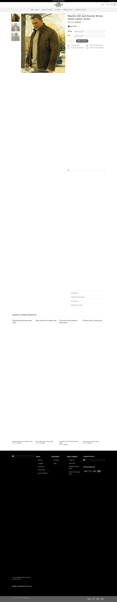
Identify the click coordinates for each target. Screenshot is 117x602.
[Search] (1, 4)
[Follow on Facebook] (13, 582)
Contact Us (72, 460)
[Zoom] (23, 70)
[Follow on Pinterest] (8, 1)
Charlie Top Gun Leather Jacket (91, 441)
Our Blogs (40, 463)
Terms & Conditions (43, 473)
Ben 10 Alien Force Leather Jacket (44, 441)
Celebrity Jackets (80, 9)
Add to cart (82, 41)
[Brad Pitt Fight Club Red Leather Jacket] (23, 380)
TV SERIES (57, 9)
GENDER (70, 31)
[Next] (62, 43)
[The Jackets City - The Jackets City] (58, 4)
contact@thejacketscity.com (24, 586)
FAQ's (55, 463)
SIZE (69, 35)
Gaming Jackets (68, 9)
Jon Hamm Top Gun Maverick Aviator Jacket (68, 442)
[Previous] (24, 43)
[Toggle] (69, 293)
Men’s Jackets (35, 9)
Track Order (72, 463)
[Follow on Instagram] (3, 1)
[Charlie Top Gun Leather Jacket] (94, 380)
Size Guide (56, 460)
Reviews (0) (74, 301)
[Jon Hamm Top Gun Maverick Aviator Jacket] (70, 380)
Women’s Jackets (47, 9)
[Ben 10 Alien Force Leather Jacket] (47, 380)
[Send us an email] (6, 1)
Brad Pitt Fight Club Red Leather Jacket (22, 441)
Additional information (78, 297)
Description (74, 293)
